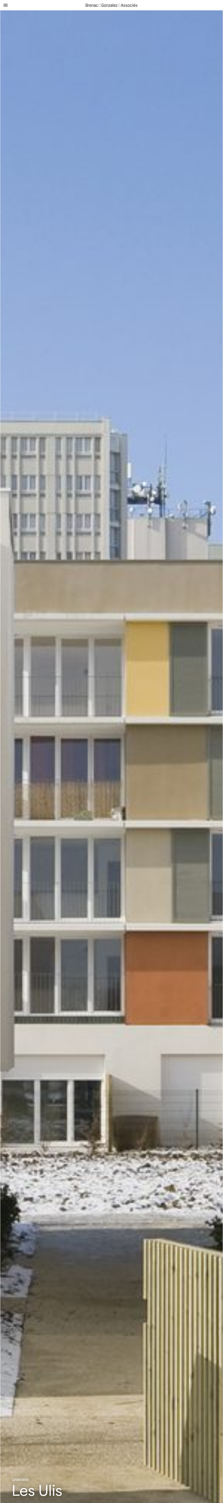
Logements (20, 1479)
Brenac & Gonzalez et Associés (105, 5)
